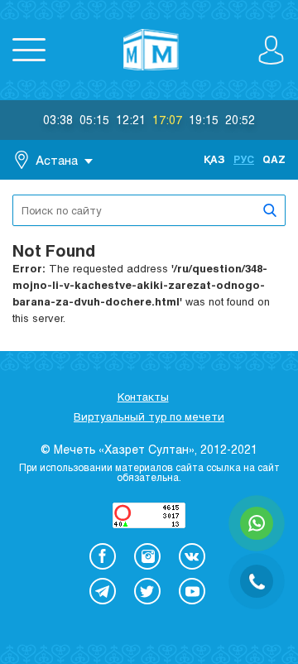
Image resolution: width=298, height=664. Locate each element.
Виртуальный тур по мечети (149, 416)
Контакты (143, 396)
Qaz (274, 159)
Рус (243, 159)
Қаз (214, 159)
